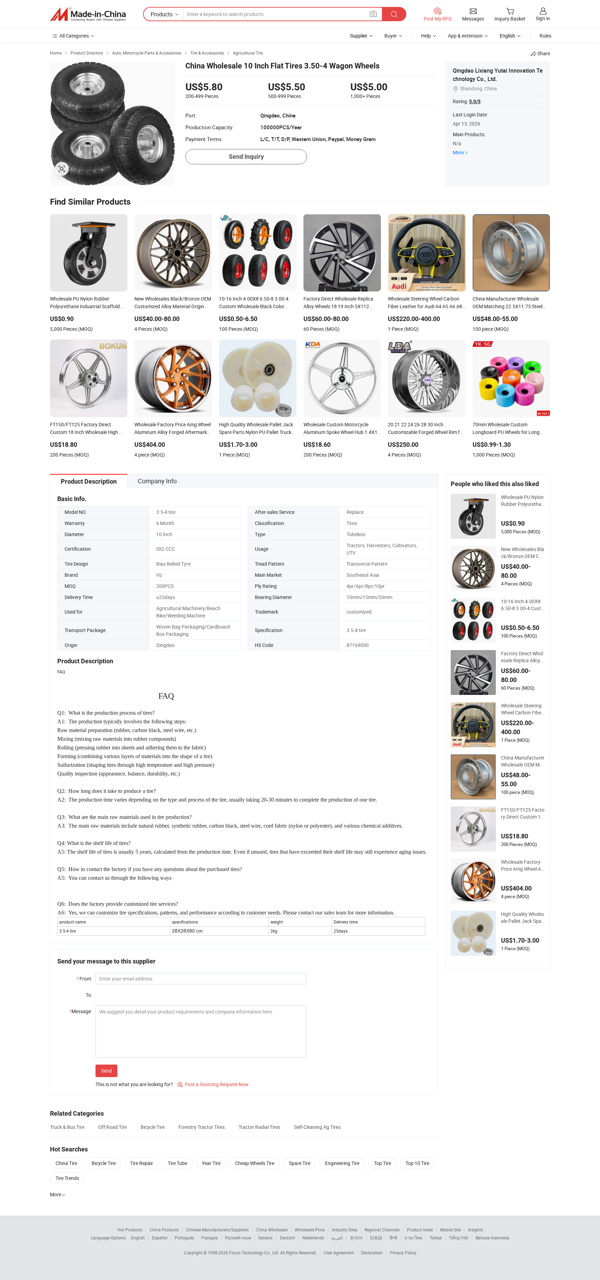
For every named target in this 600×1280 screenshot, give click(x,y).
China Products (164, 1229)
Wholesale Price (310, 1229)
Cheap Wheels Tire (254, 1163)
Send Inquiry (246, 156)
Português (184, 1237)
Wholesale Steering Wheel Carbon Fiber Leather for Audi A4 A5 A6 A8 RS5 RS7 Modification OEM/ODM (522, 709)
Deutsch (287, 1237)
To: (89, 995)
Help (426, 35)
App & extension (465, 35)
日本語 (376, 1237)
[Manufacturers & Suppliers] (88, 14)
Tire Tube (177, 1163)
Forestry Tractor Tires (201, 1127)
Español (159, 1237)
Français (209, 1237)
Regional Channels (382, 1229)
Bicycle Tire (153, 1127)
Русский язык (238, 1237)
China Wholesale (272, 1229)
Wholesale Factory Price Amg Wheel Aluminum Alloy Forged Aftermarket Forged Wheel (522, 865)
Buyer (390, 35)
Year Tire (211, 1163)
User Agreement (339, 1252)
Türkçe (436, 1237)
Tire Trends (67, 1178)
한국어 (356, 1237)
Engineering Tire (342, 1163)
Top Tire (382, 1163)
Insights (475, 1229)
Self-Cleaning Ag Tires (317, 1127)
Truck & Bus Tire (67, 1127)
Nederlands (313, 1237)
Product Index (420, 1229)
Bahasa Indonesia (492, 1237)
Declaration (372, 1252)
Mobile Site (450, 1229)
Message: (80, 1011)
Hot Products (129, 1229)
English (138, 1237)
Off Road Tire (112, 1127)
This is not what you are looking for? (134, 1084)
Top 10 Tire (417, 1163)
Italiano (265, 1237)
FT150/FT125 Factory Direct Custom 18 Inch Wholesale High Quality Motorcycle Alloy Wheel (522, 813)
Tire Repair (141, 1163)
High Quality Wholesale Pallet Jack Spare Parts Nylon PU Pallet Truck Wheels (522, 918)
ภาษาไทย (413, 1237)
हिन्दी (393, 1237)
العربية (337, 1237)
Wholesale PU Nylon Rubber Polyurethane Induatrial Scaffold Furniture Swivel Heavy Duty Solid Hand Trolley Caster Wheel (522, 501)
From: (84, 978)
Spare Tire (299, 1163)
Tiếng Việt (458, 1237)
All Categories (74, 35)
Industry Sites (344, 1229)
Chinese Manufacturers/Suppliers (217, 1229)
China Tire (66, 1163)
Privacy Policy (403, 1252)
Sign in (543, 18)
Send (106, 1070)
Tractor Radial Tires (259, 1127)
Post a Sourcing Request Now (213, 1084)
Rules (545, 35)
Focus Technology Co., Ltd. (254, 1252)
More (458, 152)
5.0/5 (475, 101)
